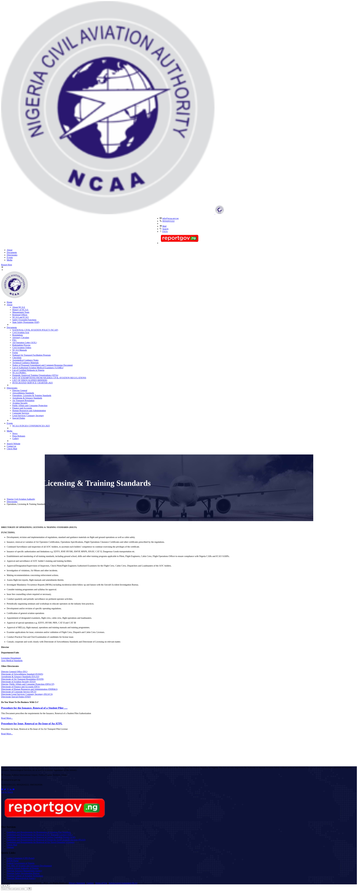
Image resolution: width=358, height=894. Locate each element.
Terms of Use (101, 883)
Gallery (15, 438)
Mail (164, 226)
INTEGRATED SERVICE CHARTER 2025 (32, 383)
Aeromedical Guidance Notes (25, 360)
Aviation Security (20, 403)
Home (9, 302)
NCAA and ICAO (20, 317)
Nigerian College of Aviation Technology (25, 876)
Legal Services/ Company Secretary (28, 415)
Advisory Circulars (20, 337)
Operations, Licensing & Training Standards (31, 395)
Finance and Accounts (22, 408)
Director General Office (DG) (14, 671)
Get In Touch (7, 792)
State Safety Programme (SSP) (25, 322)
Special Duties (18, 418)
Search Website (13, 443)
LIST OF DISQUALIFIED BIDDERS (29, 380)
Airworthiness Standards (23, 393)
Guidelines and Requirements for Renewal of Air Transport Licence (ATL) (40, 835)
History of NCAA (20, 310)
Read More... (7, 718)
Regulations (17, 335)
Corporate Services (20, 413)
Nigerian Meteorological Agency (21, 878)
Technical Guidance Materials (25, 362)
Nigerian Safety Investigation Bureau (23, 873)
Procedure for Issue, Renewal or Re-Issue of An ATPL (32, 723)
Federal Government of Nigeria (20, 863)
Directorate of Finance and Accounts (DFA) (20, 686)
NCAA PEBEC (19, 373)
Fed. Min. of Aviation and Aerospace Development (29, 866)
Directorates (12, 255)
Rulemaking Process (21, 345)
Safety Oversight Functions (24, 320)
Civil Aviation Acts (20, 332)
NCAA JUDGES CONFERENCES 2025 (31, 426)
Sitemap (10, 847)
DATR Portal (12, 861)
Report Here (6, 265)
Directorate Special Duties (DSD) (16, 697)
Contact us (11, 446)
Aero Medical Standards (12, 660)
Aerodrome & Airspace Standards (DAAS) (20, 676)
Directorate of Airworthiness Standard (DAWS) (22, 674)
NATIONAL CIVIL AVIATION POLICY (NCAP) (35, 330)
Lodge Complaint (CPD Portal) (20, 858)
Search (165, 229)
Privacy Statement (77, 883)
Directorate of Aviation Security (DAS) (18, 681)
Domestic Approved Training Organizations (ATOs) (35, 375)
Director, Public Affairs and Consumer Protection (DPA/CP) (27, 684)
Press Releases (18, 436)
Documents (12, 252)
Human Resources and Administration (29, 410)
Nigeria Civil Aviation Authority (21, 499)
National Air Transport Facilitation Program (31, 355)
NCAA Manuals (19, 350)
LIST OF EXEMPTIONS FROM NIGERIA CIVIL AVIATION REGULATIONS (49, 378)
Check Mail (12, 448)
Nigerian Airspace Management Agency (24, 871)
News (14, 433)
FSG (14, 340)
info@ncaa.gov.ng (170, 218)
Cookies (90, 883)
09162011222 (168, 221)
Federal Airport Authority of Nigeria (23, 868)
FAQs (165, 231)
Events (10, 257)
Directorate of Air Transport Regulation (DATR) (22, 679)
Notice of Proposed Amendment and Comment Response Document (42, 365)
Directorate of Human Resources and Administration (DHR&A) (29, 689)
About (9, 250)
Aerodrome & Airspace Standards (27, 398)
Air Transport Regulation (23, 400)
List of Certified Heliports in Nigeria (28, 370)
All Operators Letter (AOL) (24, 342)
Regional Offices (19, 315)
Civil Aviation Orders (21, 347)
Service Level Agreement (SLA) (123, 883)
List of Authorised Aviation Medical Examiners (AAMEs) (37, 367)
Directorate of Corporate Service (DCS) (18, 692)
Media (9, 260)
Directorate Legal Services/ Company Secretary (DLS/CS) (27, 694)
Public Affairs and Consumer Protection (29, 405)
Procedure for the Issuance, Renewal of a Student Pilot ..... (34, 707)
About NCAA (18, 307)
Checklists (16, 357)
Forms (15, 352)
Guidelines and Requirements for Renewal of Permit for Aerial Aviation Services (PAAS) (46, 840)
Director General (19, 390)
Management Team (20, 312)
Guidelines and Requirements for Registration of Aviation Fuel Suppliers (39, 832)
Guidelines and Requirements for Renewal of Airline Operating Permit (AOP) (41, 837)
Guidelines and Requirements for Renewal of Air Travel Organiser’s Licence (40, 842)
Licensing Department (11, 658)
